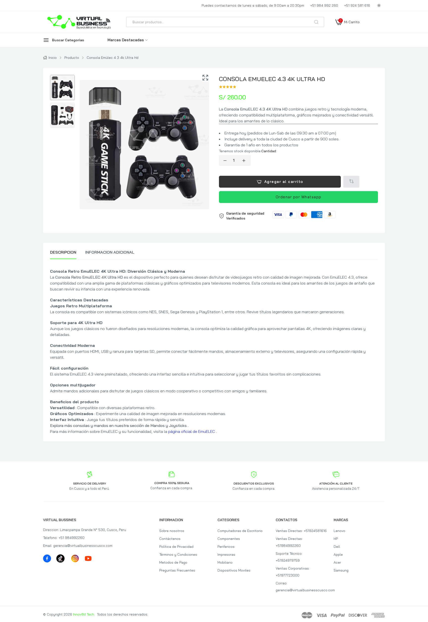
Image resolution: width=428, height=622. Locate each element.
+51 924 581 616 (357, 5)
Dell (337, 546)
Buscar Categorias (68, 40)
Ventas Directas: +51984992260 (289, 542)
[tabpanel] (214, 351)
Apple (338, 554)
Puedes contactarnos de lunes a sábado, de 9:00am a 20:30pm (253, 5)
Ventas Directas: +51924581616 (301, 531)
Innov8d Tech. (84, 614)
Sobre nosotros (171, 531)
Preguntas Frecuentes (177, 570)
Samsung (341, 570)
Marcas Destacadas (125, 40)
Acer (337, 562)
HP (336, 538)
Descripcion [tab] (63, 252)
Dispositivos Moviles (233, 570)
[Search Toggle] (338, 35)
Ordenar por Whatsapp (298, 197)
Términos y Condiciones (178, 554)
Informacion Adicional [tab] (109, 252)
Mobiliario (225, 562)
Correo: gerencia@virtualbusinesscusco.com (301, 586)
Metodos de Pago (173, 562)
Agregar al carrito (283, 181)
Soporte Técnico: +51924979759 (289, 557)
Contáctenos (170, 538)
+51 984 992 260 (324, 5)
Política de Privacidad (176, 546)
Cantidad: (269, 151)
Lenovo (339, 531)
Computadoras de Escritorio (240, 531)
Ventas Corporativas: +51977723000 (293, 572)
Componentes (228, 538)
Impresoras (226, 554)
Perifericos (226, 546)
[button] (298, 216)
